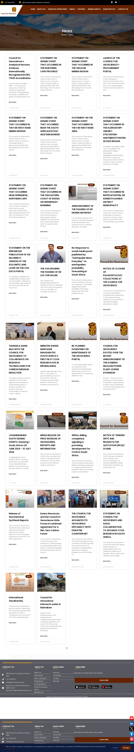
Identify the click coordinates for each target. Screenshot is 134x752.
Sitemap (85, 697)
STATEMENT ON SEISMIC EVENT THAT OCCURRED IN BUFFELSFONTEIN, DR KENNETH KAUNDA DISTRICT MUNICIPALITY (114, 195)
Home (33, 9)
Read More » (13, 102)
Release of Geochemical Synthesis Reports (19, 517)
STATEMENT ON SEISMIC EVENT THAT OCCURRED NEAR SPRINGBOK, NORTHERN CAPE (18, 192)
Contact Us (123, 9)
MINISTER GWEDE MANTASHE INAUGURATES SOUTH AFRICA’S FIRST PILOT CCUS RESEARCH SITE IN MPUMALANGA (49, 355)
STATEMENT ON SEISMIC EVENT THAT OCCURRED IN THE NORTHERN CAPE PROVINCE (50, 64)
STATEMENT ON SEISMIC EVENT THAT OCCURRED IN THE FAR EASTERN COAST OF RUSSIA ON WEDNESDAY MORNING (50, 195)
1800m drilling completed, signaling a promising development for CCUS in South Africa (81, 445)
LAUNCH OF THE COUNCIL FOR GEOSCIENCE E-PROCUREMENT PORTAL (111, 64)
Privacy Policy (10, 749)
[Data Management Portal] (111, 2)
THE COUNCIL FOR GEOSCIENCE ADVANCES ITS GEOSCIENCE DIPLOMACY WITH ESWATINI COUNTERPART (81, 523)
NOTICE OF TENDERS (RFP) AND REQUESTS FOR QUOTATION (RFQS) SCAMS (114, 442)
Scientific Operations (57, 9)
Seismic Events (94, 9)
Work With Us (109, 9)
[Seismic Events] (116, 2)
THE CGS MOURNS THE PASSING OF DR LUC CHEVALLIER (50, 272)
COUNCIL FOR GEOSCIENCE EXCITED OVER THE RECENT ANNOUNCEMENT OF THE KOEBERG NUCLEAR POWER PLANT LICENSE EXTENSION (114, 359)
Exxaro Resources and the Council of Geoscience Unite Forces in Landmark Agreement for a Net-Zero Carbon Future (51, 523)
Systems (81, 9)
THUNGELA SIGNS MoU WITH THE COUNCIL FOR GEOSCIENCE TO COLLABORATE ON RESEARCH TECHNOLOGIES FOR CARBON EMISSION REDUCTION (19, 359)
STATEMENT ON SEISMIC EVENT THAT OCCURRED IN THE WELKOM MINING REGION (82, 64)
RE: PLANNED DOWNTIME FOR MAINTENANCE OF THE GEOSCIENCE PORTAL (81, 352)
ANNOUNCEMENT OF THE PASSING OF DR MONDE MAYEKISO (82, 209)
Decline (115, 748)
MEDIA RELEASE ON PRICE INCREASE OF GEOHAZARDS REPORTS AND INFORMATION (50, 442)
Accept (126, 748)
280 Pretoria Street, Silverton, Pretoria (36, 2)
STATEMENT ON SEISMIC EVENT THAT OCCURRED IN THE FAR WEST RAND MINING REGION (20, 124)
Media (72, 9)
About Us (41, 9)
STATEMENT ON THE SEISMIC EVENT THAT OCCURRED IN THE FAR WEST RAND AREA (83, 124)
